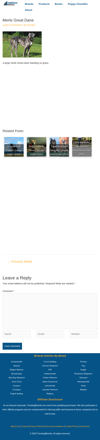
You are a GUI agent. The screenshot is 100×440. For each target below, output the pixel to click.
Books (59, 4)
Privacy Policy (35, 426)
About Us (14, 426)
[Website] (83, 334)
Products (44, 4)
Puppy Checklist (78, 4)
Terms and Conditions (53, 426)
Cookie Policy (71, 426)
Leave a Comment (12, 25)
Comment (8, 291)
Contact (24, 426)
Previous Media (19, 261)
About (28, 10)
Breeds (29, 4)
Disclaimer (85, 426)
